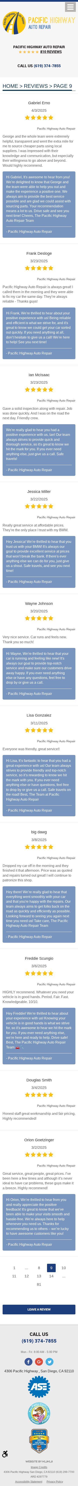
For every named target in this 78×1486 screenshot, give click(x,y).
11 (14, 1276)
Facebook (28, 1362)
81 (39, 1284)
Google (39, 1362)
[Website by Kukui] (39, 1462)
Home (10, 86)
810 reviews (51, 51)
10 (64, 1268)
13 (39, 1276)
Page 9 (63, 86)
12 (26, 1276)
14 (51, 1276)
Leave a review (39, 1309)
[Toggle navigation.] (70, 7)
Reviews (36, 86)
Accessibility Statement (28, 1481)
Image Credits (39, 1467)
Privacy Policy (55, 1481)
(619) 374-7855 (39, 1341)
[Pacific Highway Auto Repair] (39, 22)
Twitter (49, 1362)
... (26, 1268)
